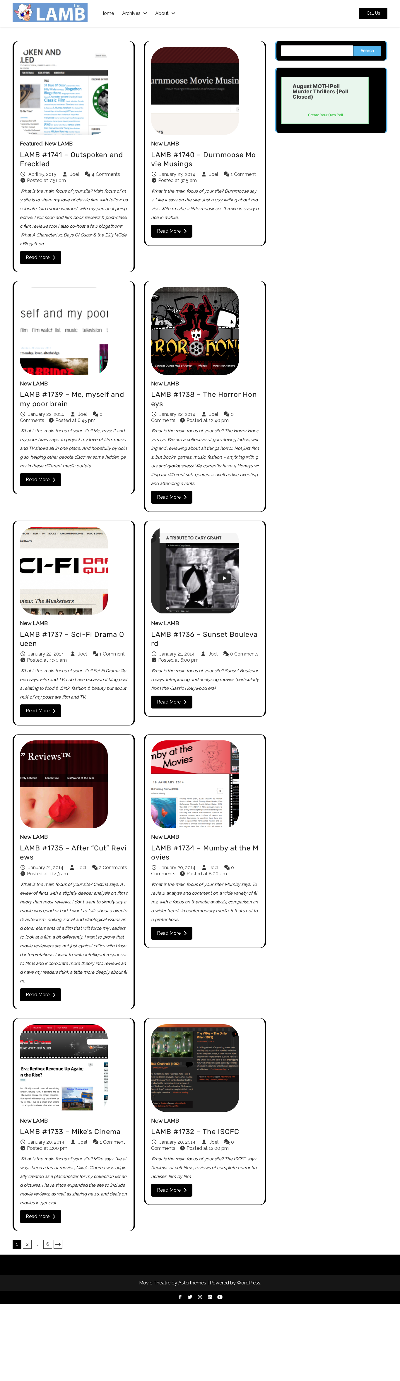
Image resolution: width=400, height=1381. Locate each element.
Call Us (373, 13)
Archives (131, 13)
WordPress (248, 1283)
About (162, 13)
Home (107, 13)
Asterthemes (192, 1283)
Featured (31, 143)
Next (58, 1244)
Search (367, 50)
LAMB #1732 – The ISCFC (195, 1132)
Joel (74, 174)
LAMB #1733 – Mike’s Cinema (70, 1132)
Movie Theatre (154, 1283)
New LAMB (59, 143)
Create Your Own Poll (325, 115)
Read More (37, 257)
